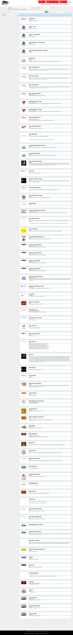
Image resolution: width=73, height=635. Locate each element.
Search (46, 11)
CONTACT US (66, 4)
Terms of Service (33, 631)
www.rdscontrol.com (45, 633)
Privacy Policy (44, 631)
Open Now (4, 14)
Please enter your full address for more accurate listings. (17, 9)
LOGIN (42, 1)
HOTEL (64, 1)
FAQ (61, 4)
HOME (42, 4)
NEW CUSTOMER (53, 1)
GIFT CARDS (56, 4)
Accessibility (28, 631)
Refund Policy (39, 631)
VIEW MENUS (48, 4)
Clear (49, 11)
